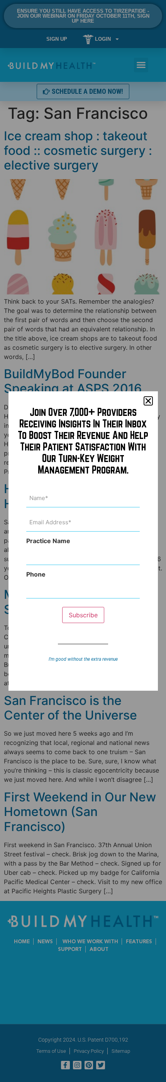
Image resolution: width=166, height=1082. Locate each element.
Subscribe (83, 615)
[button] (148, 401)
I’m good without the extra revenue (83, 659)
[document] (83, 541)
